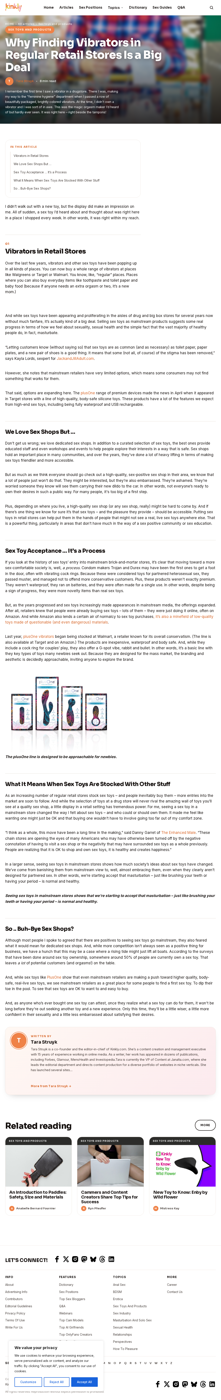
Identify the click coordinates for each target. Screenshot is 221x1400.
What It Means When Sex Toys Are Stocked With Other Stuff (56, 180)
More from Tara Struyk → (51, 1086)
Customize (28, 1382)
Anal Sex (119, 1284)
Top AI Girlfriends (71, 1327)
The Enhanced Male (178, 832)
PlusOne (54, 977)
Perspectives (122, 1341)
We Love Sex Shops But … (32, 164)
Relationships (122, 1334)
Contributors (14, 1299)
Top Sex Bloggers (72, 1299)
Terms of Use (15, 1320)
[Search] (211, 7)
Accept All (84, 1382)
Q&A (181, 7)
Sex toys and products (55, 24)
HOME (9, 24)
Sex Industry (122, 1313)
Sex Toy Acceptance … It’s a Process (40, 172)
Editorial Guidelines (18, 1306)
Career (172, 1284)
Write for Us (14, 1327)
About (9, 1284)
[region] (56, 1366)
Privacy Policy (15, 1313)
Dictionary (138, 7)
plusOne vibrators (38, 636)
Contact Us (175, 1292)
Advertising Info (16, 1292)
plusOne (88, 393)
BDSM (117, 1292)
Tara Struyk (25, 81)
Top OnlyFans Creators (75, 1334)
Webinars (66, 1313)
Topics (114, 8)
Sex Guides (162, 7)
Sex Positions (90, 7)
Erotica (118, 1299)
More (205, 1125)
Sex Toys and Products (130, 1306)
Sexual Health (123, 1327)
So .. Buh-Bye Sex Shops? (32, 188)
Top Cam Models (71, 1320)
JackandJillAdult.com (75, 358)
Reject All (57, 1382)
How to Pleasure (125, 1349)
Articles (66, 7)
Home (49, 7)
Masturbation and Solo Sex (132, 1320)
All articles (26, 24)
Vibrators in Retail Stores (31, 156)
